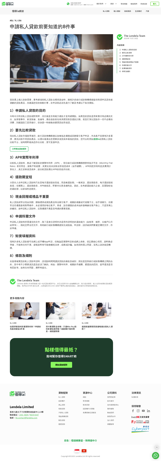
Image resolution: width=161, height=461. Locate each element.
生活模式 (138, 11)
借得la (96, 139)
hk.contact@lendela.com (26, 417)
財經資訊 (127, 11)
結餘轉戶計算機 (88, 409)
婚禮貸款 (61, 424)
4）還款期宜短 (124, 59)
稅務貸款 (61, 409)
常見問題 (124, 4)
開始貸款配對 (61, 365)
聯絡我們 (134, 4)
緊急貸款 (61, 420)
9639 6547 (34, 414)
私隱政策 (135, 397)
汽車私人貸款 (63, 413)
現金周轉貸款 (63, 416)
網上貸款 (61, 405)
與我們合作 (111, 416)
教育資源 (86, 405)
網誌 (11, 20)
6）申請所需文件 (125, 65)
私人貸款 (106, 11)
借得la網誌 (18, 11)
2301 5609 (23, 414)
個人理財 (117, 11)
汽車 (147, 11)
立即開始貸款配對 (19, 149)
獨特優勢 (110, 409)
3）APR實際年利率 (126, 56)
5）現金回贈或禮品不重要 (128, 62)
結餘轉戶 (61, 401)
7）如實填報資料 (125, 68)
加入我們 (110, 420)
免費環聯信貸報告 (89, 413)
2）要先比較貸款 (125, 53)
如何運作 (110, 401)
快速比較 (143, 4)
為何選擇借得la (113, 405)
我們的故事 (111, 397)
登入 (155, 3)
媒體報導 (110, 424)
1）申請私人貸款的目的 (128, 49)
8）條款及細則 (124, 71)
